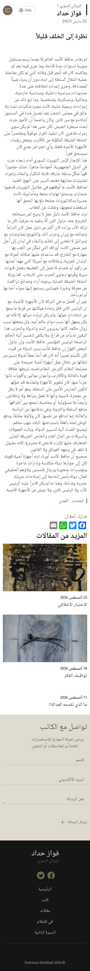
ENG (28, 10)
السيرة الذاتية (45, 932)
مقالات (45, 911)
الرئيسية (45, 889)
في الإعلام (45, 921)
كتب (45, 900)
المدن (64, 501)
